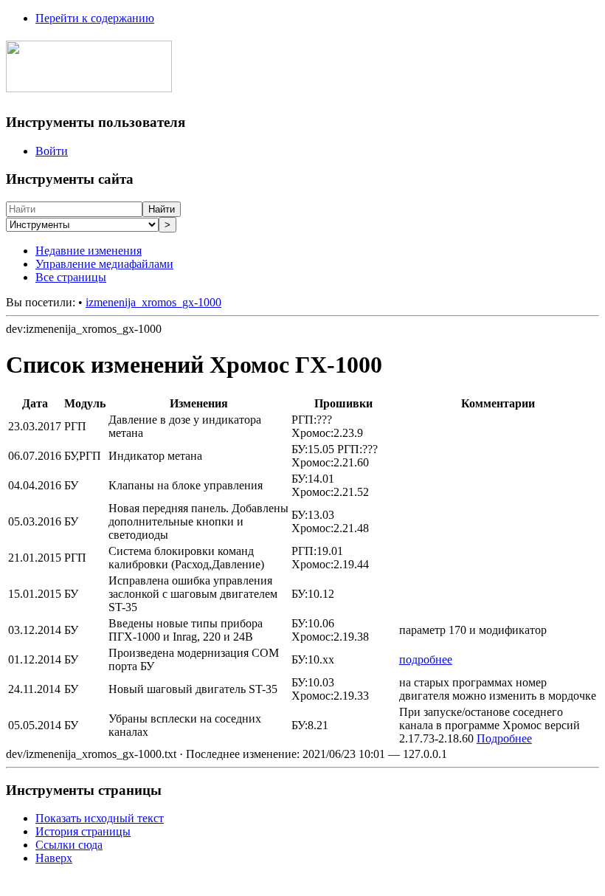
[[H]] (89, 84)
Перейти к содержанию (94, 18)
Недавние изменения (88, 250)
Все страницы (70, 277)
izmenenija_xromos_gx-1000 (153, 302)
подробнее (425, 659)
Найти (161, 209)
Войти (51, 151)
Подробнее (504, 738)
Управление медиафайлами (104, 264)
